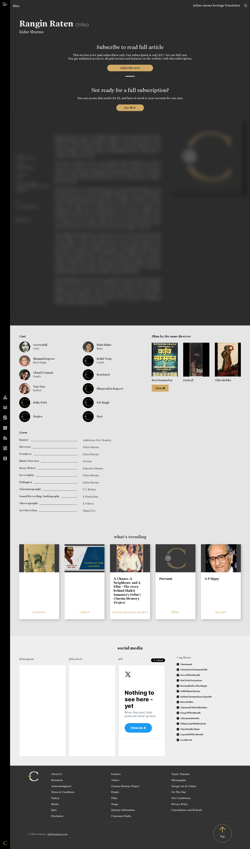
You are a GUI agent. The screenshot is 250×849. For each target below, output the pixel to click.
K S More (88, 503)
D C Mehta (89, 489)
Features (116, 774)
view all (160, 388)
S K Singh (103, 402)
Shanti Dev (89, 510)
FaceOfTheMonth (190, 675)
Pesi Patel (103, 374)
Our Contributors (181, 798)
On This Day (178, 792)
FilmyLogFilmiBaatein (193, 723)
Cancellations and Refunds (186, 810)
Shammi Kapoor (44, 358)
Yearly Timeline (180, 774)
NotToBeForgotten (191, 680)
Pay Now (130, 107)
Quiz (54, 810)
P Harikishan (90, 496)
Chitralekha (223, 380)
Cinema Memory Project (125, 786)
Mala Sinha (104, 345)
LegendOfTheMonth (191, 734)
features (39, 612)
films (16, 6)
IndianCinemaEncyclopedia (196, 696)
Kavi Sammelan (162, 380)
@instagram (26, 659)
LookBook (186, 739)
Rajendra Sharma (93, 468)
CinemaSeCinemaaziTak (193, 669)
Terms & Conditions (62, 792)
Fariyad (188, 380)
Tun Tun (39, 386)
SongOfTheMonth (190, 712)
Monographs (178, 780)
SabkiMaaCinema (190, 691)
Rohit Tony (104, 358)
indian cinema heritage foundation (216, 5)
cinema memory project (130, 612)
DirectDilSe (186, 702)
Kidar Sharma (31, 32)
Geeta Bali (40, 345)
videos (84, 612)
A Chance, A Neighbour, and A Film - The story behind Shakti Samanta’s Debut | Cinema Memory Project (127, 591)
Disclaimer (57, 816)
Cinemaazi (186, 664)
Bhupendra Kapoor (110, 388)
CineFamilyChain (190, 729)
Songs (114, 804)
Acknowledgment (61, 786)
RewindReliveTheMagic (193, 685)
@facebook (75, 659)
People (115, 792)
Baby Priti (40, 402)
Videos (115, 780)
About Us (56, 774)
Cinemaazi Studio (121, 816)
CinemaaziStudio (189, 718)
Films (114, 798)
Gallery (55, 798)
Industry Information (123, 810)
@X (120, 659)
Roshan (87, 461)
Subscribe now (130, 68)
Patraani (165, 579)
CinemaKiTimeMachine (193, 707)
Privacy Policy (179, 804)
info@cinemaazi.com (57, 834)
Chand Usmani (43, 372)
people (220, 612)
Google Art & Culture (183, 786)
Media (55, 804)
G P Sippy (212, 579)
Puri (99, 416)
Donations (57, 780)
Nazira (37, 416)
